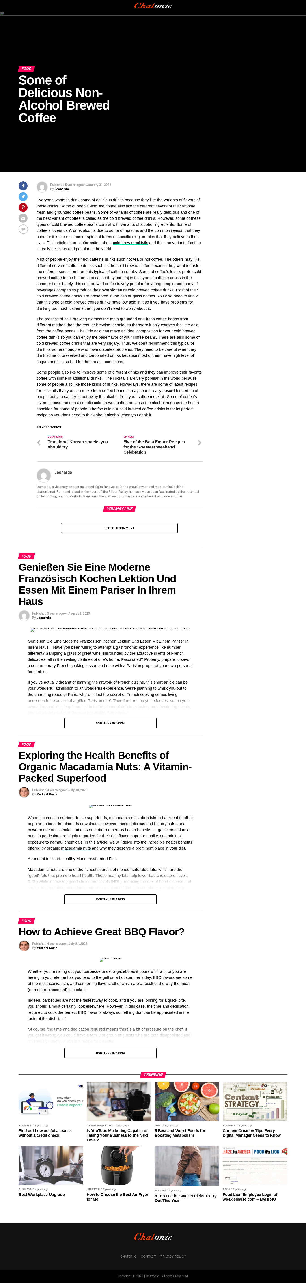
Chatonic (128, 1256)
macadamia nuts (76, 848)
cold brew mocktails (130, 243)
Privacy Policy (173, 1256)
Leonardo (61, 189)
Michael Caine (47, 794)
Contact (148, 1256)
